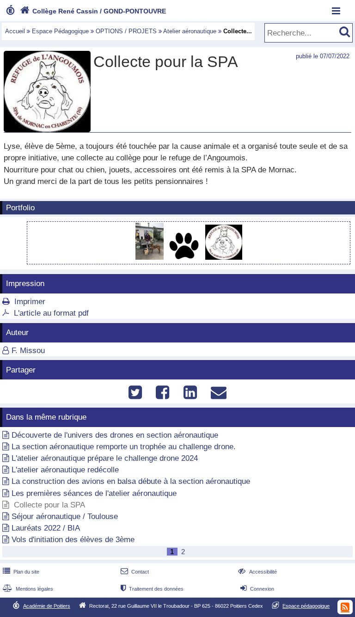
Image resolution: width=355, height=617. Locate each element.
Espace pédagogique (306, 606)
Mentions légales (28, 589)
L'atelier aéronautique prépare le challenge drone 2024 (105, 458)
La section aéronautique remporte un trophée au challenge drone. (124, 446)
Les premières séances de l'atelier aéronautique (94, 493)
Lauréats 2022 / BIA (46, 528)
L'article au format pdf (51, 313)
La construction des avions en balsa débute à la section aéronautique (131, 481)
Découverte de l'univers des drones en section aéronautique (115, 435)
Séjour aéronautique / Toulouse (65, 516)
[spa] (150, 257)
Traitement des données (152, 589)
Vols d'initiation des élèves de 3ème (73, 539)
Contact (135, 571)
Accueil (15, 31)
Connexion (257, 589)
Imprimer (29, 301)
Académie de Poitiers (46, 606)
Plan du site (21, 571)
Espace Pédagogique (60, 31)
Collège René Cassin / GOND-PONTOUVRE (92, 11)
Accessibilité (257, 571)
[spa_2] (185, 257)
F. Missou (28, 350)
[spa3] (223, 257)
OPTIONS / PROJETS (126, 31)
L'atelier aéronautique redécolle (65, 469)
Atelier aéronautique (189, 31)
